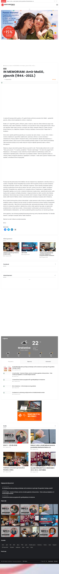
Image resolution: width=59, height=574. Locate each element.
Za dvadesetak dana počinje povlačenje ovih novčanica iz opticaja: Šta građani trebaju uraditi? (33, 367)
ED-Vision (25, 561)
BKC (14, 544)
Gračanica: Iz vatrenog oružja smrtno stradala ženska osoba (28, 392)
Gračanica (39, 544)
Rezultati (12, 547)
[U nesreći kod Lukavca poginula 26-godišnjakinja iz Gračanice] (7, 381)
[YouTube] (43, 561)
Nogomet (54, 544)
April (7, 544)
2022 (3, 544)
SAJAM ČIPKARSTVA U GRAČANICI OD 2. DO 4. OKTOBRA (42, 469)
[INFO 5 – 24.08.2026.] (10, 531)
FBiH (22, 544)
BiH (10, 544)
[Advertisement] (29, 52)
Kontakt (56, 561)
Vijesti (10, 65)
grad (26, 544)
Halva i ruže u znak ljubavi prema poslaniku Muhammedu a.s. (43, 446)
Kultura (45, 544)
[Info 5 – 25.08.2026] (15, 436)
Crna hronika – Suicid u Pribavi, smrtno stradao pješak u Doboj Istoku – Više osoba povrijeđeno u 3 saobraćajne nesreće (32, 373)
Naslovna (6, 65)
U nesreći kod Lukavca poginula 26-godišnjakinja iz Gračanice (28, 379)
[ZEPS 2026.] (30, 246)
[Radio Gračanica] (8, 4)
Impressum (50, 561)
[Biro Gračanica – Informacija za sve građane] (7, 388)
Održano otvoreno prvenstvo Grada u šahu (16, 1)
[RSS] (46, 561)
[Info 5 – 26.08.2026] (10, 509)
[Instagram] (44, 561)
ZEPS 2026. (24, 252)
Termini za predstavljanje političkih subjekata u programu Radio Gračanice (47, 254)
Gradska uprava (32, 544)
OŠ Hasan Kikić (5, 547)
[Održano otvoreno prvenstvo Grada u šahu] (11, 246)
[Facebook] (41, 561)
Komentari (48, 361)
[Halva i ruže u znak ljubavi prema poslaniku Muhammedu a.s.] (43, 436)
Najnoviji (29, 361)
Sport (23, 547)
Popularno (10, 361)
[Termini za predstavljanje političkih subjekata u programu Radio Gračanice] (48, 246)
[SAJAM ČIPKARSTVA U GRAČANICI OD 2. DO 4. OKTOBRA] (43, 459)
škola (32, 547)
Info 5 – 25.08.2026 (10, 445)
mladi (50, 544)
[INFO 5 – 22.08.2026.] (48, 531)
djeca (18, 544)
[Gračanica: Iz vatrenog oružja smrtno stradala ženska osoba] (7, 394)
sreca (27, 547)
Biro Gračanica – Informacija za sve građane (24, 386)
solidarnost (18, 547)
